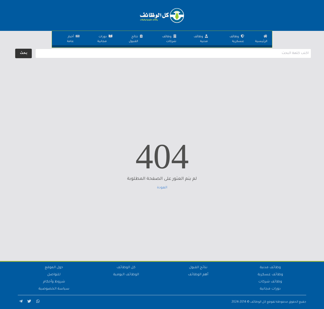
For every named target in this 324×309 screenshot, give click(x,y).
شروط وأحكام (54, 282)
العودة (162, 188)
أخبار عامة (70, 39)
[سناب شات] (37, 302)
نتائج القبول (133, 39)
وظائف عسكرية (237, 39)
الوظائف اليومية (126, 275)
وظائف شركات (169, 39)
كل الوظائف (125, 268)
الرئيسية (261, 41)
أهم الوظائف (198, 275)
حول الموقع (54, 268)
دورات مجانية (102, 39)
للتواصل (53, 275)
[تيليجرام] (20, 302)
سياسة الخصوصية (53, 289)
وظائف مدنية (201, 39)
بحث (23, 53)
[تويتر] (28, 302)
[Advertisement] (162, 92)
